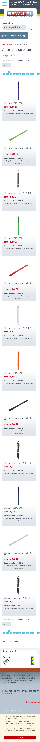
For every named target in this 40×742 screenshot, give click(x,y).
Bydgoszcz (30, 680)
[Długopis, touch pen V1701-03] (19, 180)
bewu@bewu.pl (7, 693)
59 (15, 74)
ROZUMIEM (20, 737)
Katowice (31, 678)
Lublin (4, 678)
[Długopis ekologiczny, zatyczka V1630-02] (19, 540)
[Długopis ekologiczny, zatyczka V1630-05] (19, 270)
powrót (16, 641)
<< (7, 74)
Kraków (4, 680)
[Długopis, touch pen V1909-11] (19, 585)
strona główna (8, 23)
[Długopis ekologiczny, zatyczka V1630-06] (19, 135)
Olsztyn (10, 680)
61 (23, 74)
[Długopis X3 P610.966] (19, 90)
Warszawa (5, 683)
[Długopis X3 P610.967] (19, 225)
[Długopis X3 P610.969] (19, 495)
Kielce (33, 676)
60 (19, 74)
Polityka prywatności (33, 702)
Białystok (18, 678)
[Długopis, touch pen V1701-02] (19, 315)
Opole (17, 680)
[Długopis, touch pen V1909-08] (19, 450)
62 (28, 74)
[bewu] (20, 16)
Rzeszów (10, 678)
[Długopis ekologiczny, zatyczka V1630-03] (19, 405)
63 (32, 74)
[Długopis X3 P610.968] (19, 360)
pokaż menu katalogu (14, 35)
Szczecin (23, 680)
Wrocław (13, 683)
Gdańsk (24, 678)
